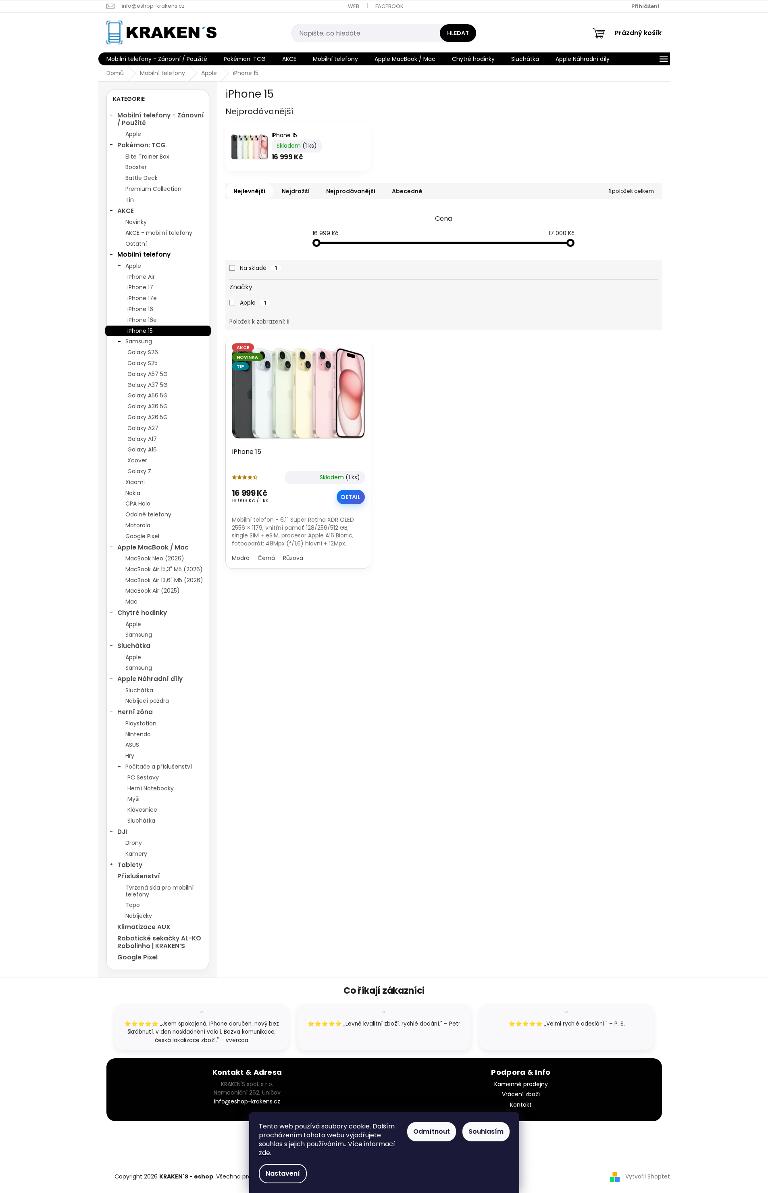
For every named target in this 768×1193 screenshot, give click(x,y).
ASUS (132, 745)
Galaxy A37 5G (147, 385)
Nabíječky (138, 916)
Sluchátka (133, 645)
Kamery (136, 854)
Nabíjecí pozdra (147, 701)
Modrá (241, 558)
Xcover (137, 460)
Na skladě (258, 268)
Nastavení (283, 1173)
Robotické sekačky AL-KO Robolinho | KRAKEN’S (159, 942)
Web (353, 6)
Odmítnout (431, 1131)
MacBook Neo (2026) (154, 558)
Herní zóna (135, 712)
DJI (122, 831)
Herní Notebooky (150, 788)
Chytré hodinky (142, 612)
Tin (129, 200)
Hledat (458, 33)
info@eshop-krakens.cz (247, 1101)
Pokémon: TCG (141, 145)
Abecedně (407, 191)
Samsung (138, 341)
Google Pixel (142, 536)
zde (264, 1152)
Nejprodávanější (350, 191)
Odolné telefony (148, 514)
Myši (133, 799)
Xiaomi (135, 482)
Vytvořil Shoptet (647, 1176)
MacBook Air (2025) (152, 591)
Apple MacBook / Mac (153, 547)
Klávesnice (142, 810)
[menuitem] (156, 58)
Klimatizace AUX (144, 927)
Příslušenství (138, 876)
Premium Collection (153, 189)
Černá (266, 558)
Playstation (140, 723)
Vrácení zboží (521, 1094)
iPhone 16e (142, 320)
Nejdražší (296, 191)
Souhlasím (486, 1131)
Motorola (137, 525)
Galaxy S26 (142, 352)
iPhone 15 (140, 331)
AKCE (125, 211)
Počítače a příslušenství (158, 767)
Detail (350, 497)
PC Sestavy (143, 777)
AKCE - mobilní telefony (158, 233)
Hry (129, 756)
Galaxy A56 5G (147, 395)
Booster (136, 167)
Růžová (293, 558)
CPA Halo (137, 503)
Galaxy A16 (142, 449)
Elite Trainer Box (147, 157)
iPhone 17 (140, 287)
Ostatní (136, 244)
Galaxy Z (139, 471)
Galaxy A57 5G (147, 374)
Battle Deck (141, 178)
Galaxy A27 (142, 428)
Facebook (389, 6)
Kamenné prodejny (521, 1084)
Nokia (132, 493)
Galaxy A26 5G (147, 417)
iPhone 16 (140, 309)
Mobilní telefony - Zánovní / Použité (160, 119)
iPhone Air (141, 277)
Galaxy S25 (142, 363)
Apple (133, 134)
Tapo (132, 905)
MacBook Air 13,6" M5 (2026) (164, 580)
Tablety (129, 865)
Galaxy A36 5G (147, 406)
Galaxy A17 (142, 439)
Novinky (136, 222)
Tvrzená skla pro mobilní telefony (159, 891)
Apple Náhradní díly (150, 679)
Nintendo (138, 734)
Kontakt (521, 1105)
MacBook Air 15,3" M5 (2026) (164, 569)
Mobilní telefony (144, 254)
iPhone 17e (142, 298)
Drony (133, 843)
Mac (131, 602)
